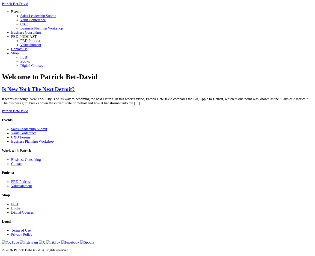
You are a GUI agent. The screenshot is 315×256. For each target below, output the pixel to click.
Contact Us (19, 49)
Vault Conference (33, 20)
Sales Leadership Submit (38, 16)
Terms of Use (21, 230)
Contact (16, 164)
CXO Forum (20, 137)
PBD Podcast (30, 41)
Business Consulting (26, 32)
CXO (24, 24)
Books (25, 61)
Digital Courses (31, 66)
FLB (23, 57)
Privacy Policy (21, 234)
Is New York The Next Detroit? (38, 89)
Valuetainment (30, 45)
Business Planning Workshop (41, 28)
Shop (15, 53)
